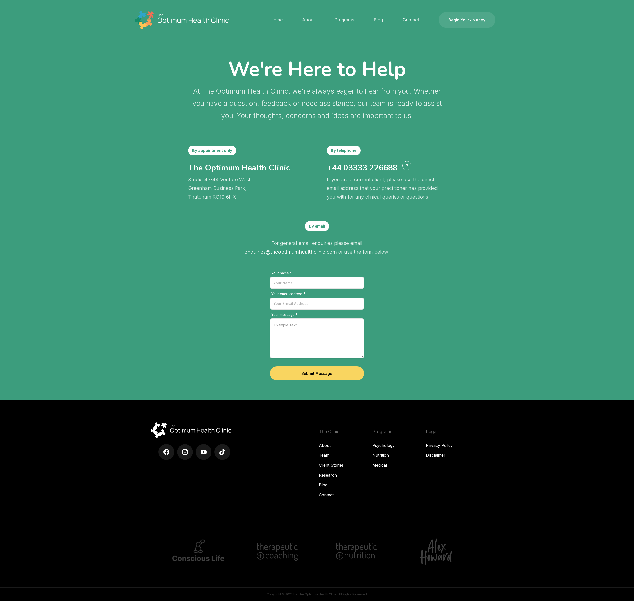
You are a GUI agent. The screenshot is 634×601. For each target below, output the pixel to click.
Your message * (284, 314)
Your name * (281, 273)
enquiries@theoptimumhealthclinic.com (290, 252)
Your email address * (288, 294)
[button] (308, 20)
